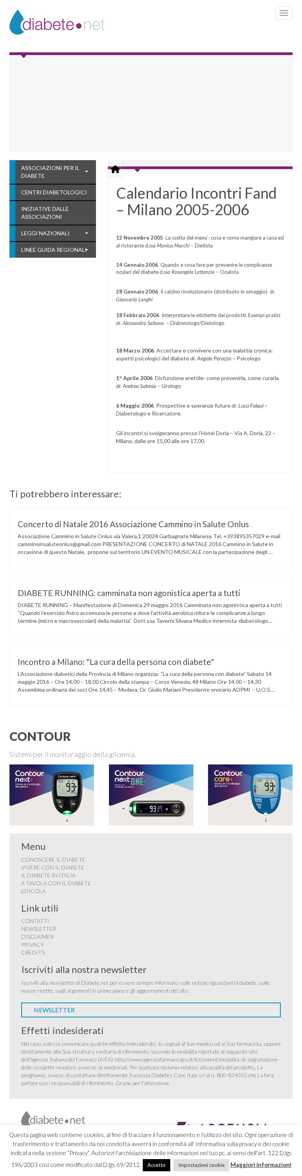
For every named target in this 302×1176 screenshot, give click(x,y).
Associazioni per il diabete (50, 171)
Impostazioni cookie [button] (201, 1165)
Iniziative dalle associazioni (45, 212)
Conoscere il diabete (53, 859)
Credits (32, 952)
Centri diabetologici (54, 192)
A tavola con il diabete (56, 883)
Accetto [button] (156, 1165)
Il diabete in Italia (48, 875)
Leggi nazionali (45, 233)
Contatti (35, 921)
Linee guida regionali (54, 249)
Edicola (33, 891)
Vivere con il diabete (52, 867)
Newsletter (38, 928)
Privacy (32, 944)
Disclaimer (37, 936)
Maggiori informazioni (260, 1164)
